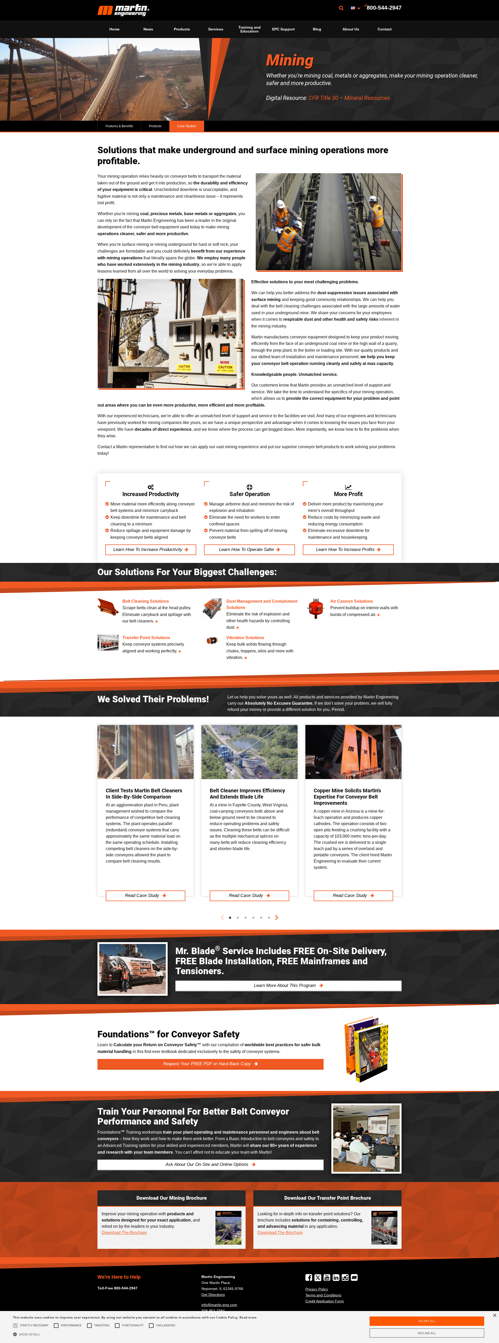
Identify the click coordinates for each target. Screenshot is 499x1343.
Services (215, 29)
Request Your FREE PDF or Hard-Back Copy (207, 1063)
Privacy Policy (316, 1289)
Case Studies (186, 126)
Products (182, 29)
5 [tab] (261, 918)
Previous (222, 917)
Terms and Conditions (323, 1295)
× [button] (494, 1316)
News (148, 29)
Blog (317, 29)
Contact (385, 29)
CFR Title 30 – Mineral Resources (349, 98)
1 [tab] (230, 918)
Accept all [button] (427, 1321)
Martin (123, 10)
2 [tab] (237, 918)
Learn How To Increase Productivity (147, 549)
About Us (351, 29)
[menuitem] (123, 10)
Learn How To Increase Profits (345, 549)
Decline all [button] (427, 1333)
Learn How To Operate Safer (246, 549)
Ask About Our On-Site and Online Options (208, 1164)
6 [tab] (269, 918)
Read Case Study (142, 895)
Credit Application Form (324, 1301)
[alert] (249, 1327)
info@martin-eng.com (219, 1305)
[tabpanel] (146, 810)
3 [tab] (245, 918)
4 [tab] (253, 918)
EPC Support (283, 29)
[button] (135, 1334)
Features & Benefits (119, 126)
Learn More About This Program (285, 985)
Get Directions (213, 1295)
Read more (248, 1317)
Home (114, 29)
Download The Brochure (124, 1232)
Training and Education (249, 29)
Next (276, 917)
